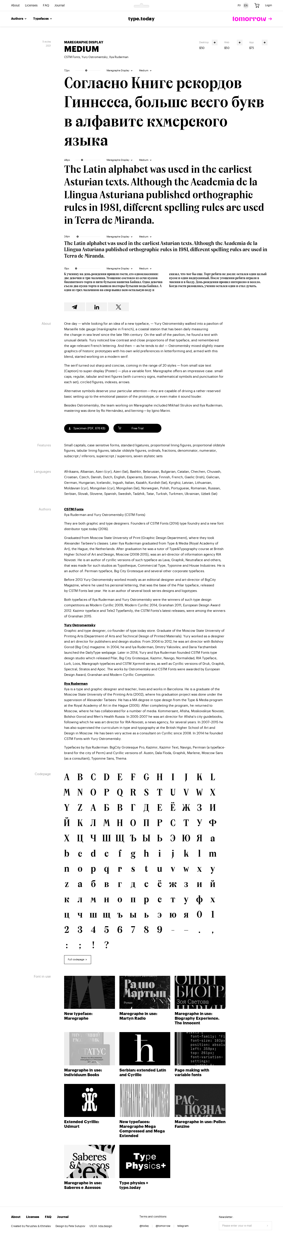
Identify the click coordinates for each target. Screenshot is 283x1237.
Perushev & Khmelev (38, 1226)
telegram (183, 1226)
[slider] (86, 70)
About (15, 5)
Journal (59, 5)
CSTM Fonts (72, 57)
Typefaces (41, 18)
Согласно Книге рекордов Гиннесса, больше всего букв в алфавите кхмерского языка (164, 112)
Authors (17, 18)
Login (268, 5)
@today (144, 1226)
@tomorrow (163, 1226)
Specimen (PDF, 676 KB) (89, 428)
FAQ (46, 5)
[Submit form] (267, 1225)
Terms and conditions (153, 1216)
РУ (239, 5)
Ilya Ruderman (118, 57)
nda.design (105, 1226)
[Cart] (256, 5)
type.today (141, 18)
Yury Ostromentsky (95, 57)
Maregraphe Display (83, 42)
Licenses (31, 5)
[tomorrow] (252, 19)
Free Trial (137, 428)
